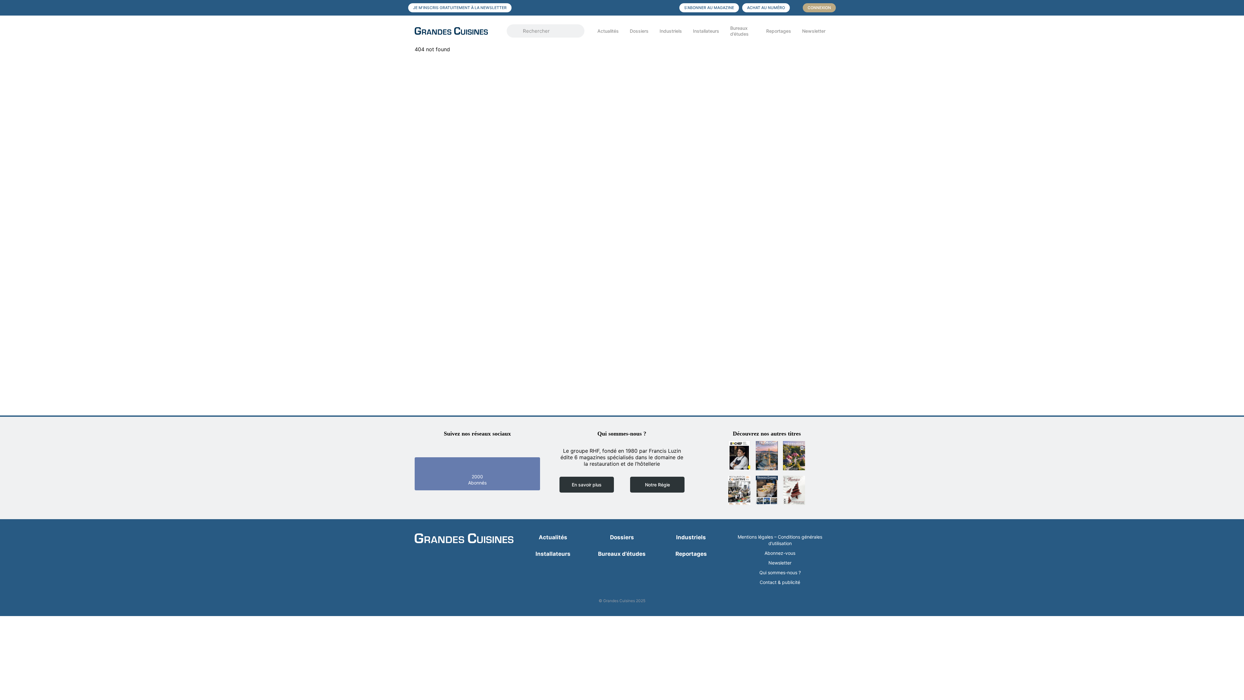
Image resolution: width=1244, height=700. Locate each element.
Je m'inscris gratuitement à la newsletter (460, 7)
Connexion (819, 7)
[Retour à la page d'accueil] (464, 538)
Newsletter (813, 31)
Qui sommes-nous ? (780, 572)
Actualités (608, 31)
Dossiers (639, 31)
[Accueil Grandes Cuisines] (456, 31)
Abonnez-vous (780, 553)
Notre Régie (657, 484)
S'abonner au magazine (709, 7)
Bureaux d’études (739, 31)
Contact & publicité (780, 582)
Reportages (778, 31)
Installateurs (706, 31)
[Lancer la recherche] (516, 31)
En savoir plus (587, 484)
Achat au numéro (766, 7)
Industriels (671, 31)
